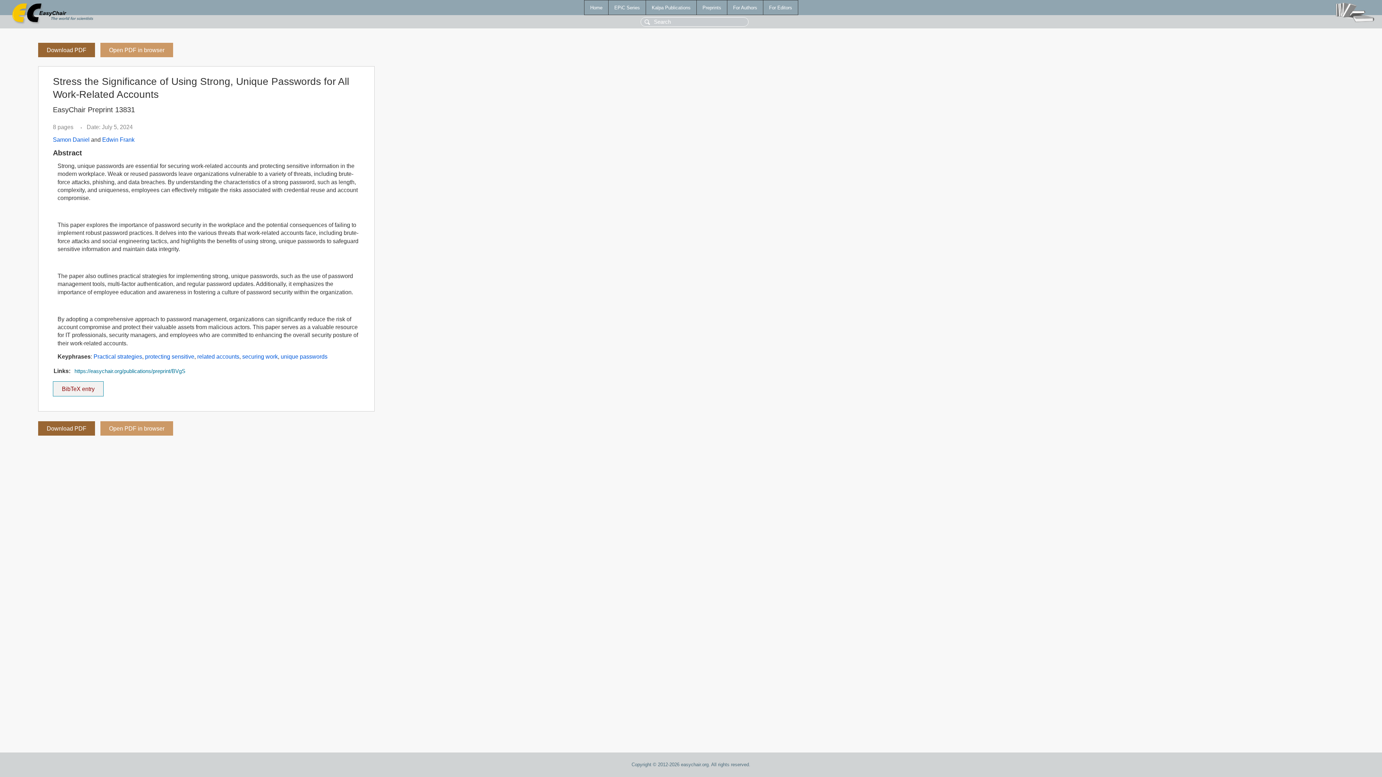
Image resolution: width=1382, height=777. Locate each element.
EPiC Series (627, 7)
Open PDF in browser (136, 50)
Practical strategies (118, 357)
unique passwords (304, 357)
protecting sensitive (169, 357)
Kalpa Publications (671, 7)
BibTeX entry (83, 386)
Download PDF (66, 50)
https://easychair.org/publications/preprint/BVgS (129, 371)
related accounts (218, 357)
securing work (260, 357)
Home (596, 7)
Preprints (712, 7)
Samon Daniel (71, 140)
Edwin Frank (118, 140)
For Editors (780, 7)
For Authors (745, 7)
